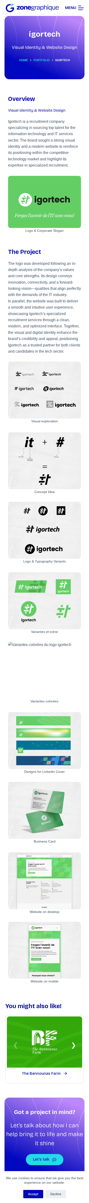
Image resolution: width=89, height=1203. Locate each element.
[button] (73, 1045)
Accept (33, 1194)
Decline (55, 1194)
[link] (44, 1049)
